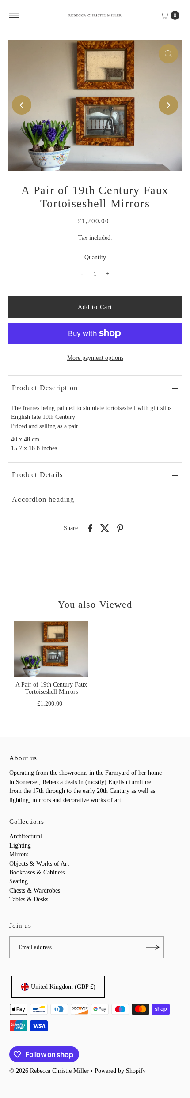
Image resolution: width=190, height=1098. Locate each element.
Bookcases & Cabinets (37, 872)
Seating (18, 881)
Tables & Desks (28, 899)
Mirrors (18, 854)
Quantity (95, 257)
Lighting (20, 845)
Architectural (25, 836)
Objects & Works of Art (39, 863)
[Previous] (21, 105)
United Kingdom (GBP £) (63, 986)
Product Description (45, 388)
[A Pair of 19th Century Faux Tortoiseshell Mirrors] (51, 649)
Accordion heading (43, 499)
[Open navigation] (14, 15)
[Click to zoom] (168, 53)
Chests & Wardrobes (34, 890)
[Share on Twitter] (105, 528)
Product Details (37, 474)
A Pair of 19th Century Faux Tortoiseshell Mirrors (51, 688)
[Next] (168, 105)
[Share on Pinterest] (120, 528)
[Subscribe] (153, 947)
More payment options (95, 358)
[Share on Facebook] (90, 528)
